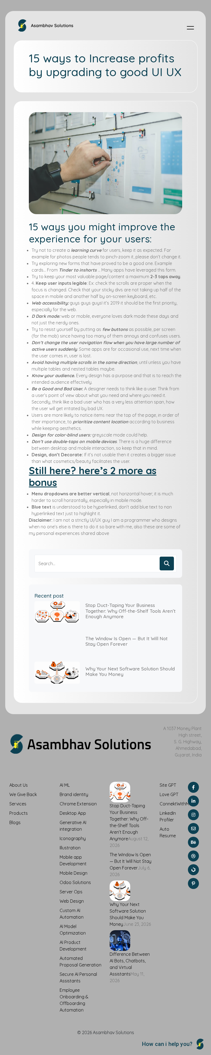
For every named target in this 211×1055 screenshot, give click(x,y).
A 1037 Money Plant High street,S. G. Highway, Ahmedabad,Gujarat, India (182, 742)
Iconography (73, 838)
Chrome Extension (78, 804)
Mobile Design (73, 873)
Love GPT (169, 794)
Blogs (15, 822)
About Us (18, 785)
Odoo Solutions (75, 882)
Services (17, 804)
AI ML (65, 785)
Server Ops (71, 891)
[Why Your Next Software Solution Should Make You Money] (120, 890)
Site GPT (168, 785)
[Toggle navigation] (190, 27)
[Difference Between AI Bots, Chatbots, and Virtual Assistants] (120, 940)
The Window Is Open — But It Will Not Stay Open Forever (126, 641)
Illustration (70, 847)
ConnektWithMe (175, 804)
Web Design (72, 901)
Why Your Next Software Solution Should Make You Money (130, 671)
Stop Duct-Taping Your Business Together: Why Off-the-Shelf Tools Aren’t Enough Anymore (130, 610)
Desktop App (73, 813)
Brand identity (74, 794)
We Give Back (23, 794)
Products (18, 813)
